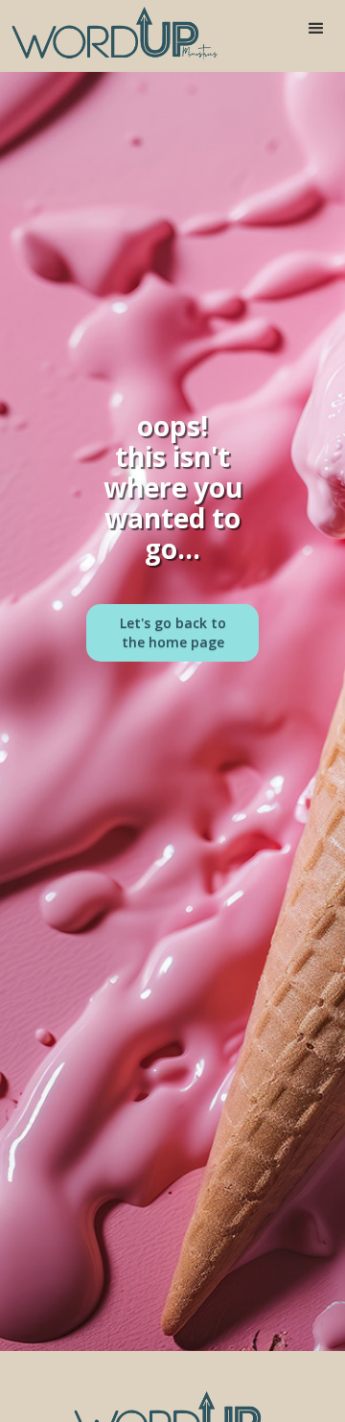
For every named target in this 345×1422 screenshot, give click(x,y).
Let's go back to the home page (173, 632)
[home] (110, 33)
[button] (316, 29)
